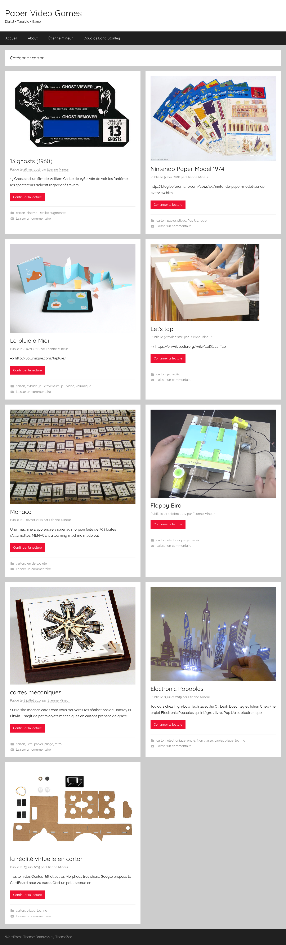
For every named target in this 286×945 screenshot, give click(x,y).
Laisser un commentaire (33, 218)
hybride (32, 386)
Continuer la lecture (27, 197)
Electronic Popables (177, 688)
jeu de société (37, 563)
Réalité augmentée (53, 213)
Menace (20, 511)
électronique (176, 540)
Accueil (11, 38)
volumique (83, 386)
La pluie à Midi (29, 340)
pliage (181, 221)
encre (191, 740)
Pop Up (193, 221)
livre (30, 744)
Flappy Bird (166, 505)
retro (203, 221)
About (33, 38)
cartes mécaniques (35, 692)
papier (171, 221)
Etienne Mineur (58, 169)
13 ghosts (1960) (31, 161)
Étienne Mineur (60, 38)
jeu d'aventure (49, 386)
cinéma (32, 213)
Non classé (205, 740)
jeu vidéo (67, 386)
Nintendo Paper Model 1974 (187, 168)
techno (240, 740)
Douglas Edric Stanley (102, 38)
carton (20, 213)
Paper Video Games (43, 13)
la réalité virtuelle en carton (47, 858)
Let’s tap (162, 328)
